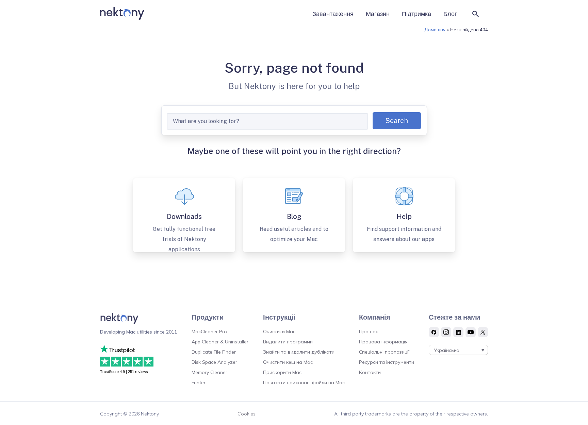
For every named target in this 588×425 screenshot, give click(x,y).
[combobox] (267, 121)
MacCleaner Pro (209, 331)
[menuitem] (458, 350)
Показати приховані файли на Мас (304, 382)
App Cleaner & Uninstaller (220, 342)
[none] (458, 350)
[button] (475, 14)
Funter (199, 382)
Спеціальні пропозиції (384, 352)
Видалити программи (288, 342)
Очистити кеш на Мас (288, 362)
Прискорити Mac (282, 372)
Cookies (247, 414)
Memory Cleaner (209, 372)
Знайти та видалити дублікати (298, 352)
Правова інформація (383, 342)
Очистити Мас (279, 331)
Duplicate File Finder (214, 352)
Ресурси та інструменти (386, 362)
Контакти (370, 372)
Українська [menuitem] (446, 350)
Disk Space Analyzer (214, 362)
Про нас (368, 331)
